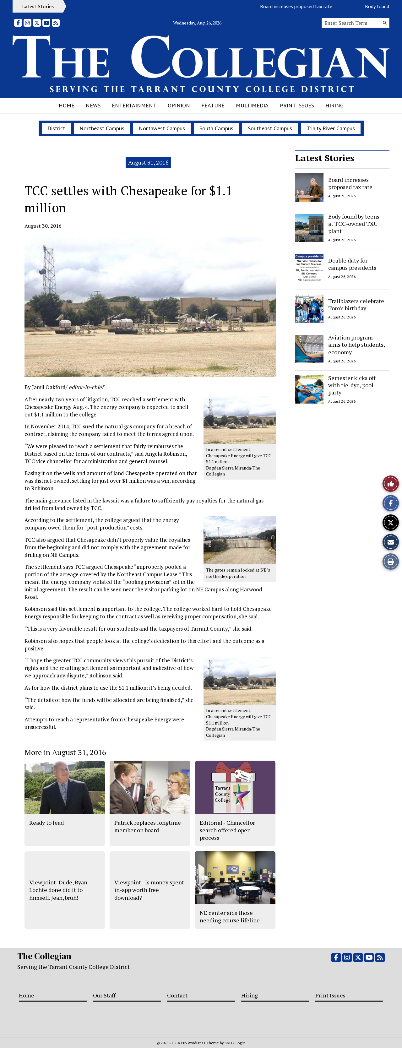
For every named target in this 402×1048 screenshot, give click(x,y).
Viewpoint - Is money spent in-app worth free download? (149, 889)
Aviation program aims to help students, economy (356, 345)
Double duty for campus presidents (352, 264)
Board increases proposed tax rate (280, 6)
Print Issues (297, 105)
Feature (213, 105)
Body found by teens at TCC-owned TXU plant (353, 224)
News (93, 105)
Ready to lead (46, 822)
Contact (177, 995)
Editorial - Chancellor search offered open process (227, 830)
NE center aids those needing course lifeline (230, 916)
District (56, 128)
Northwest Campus (162, 128)
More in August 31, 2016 (65, 752)
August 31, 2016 (148, 162)
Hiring (334, 105)
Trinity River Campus (331, 128)
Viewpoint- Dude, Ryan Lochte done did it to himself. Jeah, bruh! (58, 889)
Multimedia (252, 105)
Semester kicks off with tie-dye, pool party (352, 385)
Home (66, 105)
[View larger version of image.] (150, 307)
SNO (228, 1042)
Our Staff (104, 995)
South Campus (216, 128)
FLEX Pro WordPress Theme (195, 1042)
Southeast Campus (270, 128)
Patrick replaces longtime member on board (147, 826)
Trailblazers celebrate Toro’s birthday (356, 304)
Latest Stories (324, 158)
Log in (241, 1042)
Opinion (179, 105)
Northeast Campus (101, 128)
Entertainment (134, 105)
